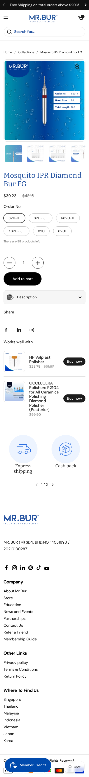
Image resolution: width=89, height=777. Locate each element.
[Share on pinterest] (19, 330)
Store (8, 597)
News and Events (18, 611)
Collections (26, 52)
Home (8, 52)
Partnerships (15, 618)
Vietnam (11, 726)
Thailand (11, 706)
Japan (9, 733)
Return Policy (15, 676)
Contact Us (13, 625)
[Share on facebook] (7, 330)
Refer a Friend (16, 632)
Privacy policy (16, 662)
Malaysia (11, 713)
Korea (8, 740)
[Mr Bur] (43, 18)
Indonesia (12, 720)
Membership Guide (20, 639)
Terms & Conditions (21, 669)
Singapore (12, 699)
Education (12, 604)
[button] (80, 18)
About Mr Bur (15, 591)
